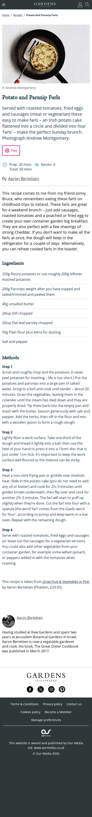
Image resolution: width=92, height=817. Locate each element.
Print (14, 150)
